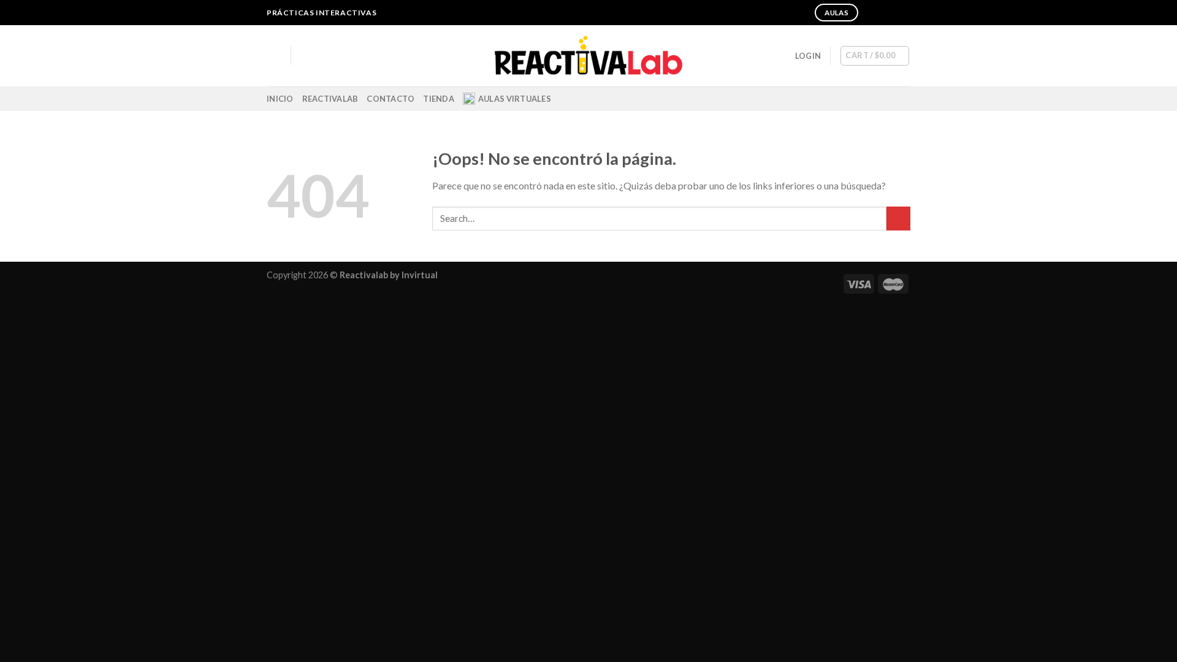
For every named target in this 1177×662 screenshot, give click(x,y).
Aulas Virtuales (514, 99)
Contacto (390, 99)
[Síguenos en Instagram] (881, 13)
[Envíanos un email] (904, 13)
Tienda (438, 99)
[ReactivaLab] (588, 56)
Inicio (280, 99)
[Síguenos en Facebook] (869, 13)
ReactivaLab (330, 99)
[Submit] (898, 218)
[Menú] (274, 55)
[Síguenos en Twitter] (892, 13)
